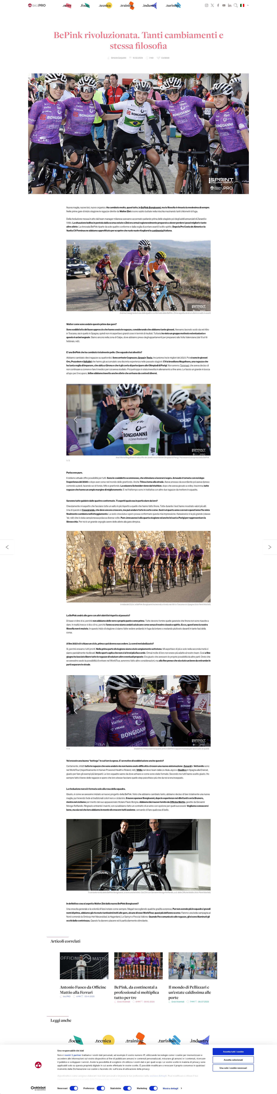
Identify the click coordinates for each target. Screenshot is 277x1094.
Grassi (141, 357)
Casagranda (88, 510)
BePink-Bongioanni (151, 207)
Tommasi (184, 365)
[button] (201, 419)
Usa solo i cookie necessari (233, 1068)
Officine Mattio (177, 802)
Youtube (223, 5)
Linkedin (229, 5)
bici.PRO (67, 996)
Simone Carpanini (118, 58)
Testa (149, 357)
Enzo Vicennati (123, 1001)
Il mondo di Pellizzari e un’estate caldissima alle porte (190, 992)
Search (236, 5)
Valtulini (87, 361)
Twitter (212, 5)
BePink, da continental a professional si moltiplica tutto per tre (136, 992)
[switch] (101, 1088)
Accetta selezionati (233, 1060)
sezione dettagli (158, 1076)
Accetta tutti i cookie (233, 1051)
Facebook (218, 5)
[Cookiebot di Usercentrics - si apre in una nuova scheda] (38, 1088)
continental (158, 230)
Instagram (206, 5)
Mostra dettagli (170, 1088)
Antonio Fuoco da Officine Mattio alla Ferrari (83, 989)
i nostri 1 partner (72, 1055)
